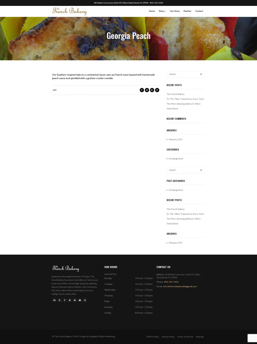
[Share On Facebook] (142, 90)
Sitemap (200, 336)
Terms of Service (185, 336)
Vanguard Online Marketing (102, 336)
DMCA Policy (152, 336)
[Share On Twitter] (147, 90)
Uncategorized (176, 158)
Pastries (187, 11)
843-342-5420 (156, 3)
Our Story (175, 11)
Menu (161, 11)
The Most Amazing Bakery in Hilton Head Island (184, 106)
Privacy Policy (168, 336)
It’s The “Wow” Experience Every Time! (185, 99)
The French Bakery (175, 94)
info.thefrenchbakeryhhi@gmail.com (180, 286)
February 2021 (175, 139)
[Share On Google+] (152, 90)
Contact (199, 11)
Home (152, 11)
